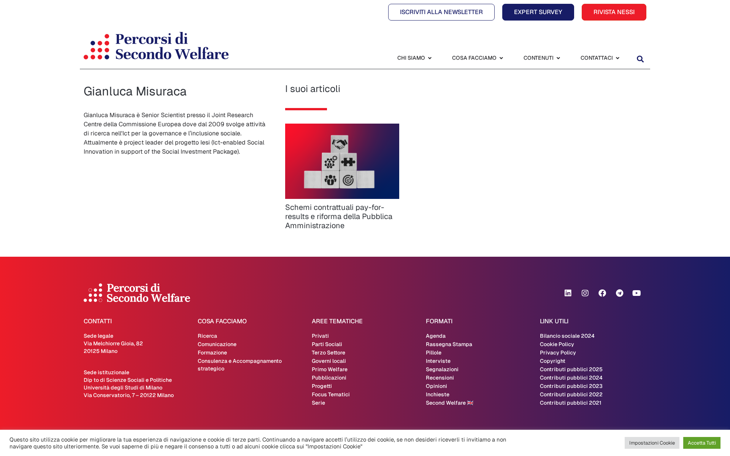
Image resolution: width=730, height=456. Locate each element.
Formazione (212, 352)
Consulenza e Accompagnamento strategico (240, 364)
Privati (320, 335)
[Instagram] (585, 293)
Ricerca (207, 335)
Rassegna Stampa (449, 344)
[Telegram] (619, 293)
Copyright (552, 360)
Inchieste (437, 394)
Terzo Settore (328, 352)
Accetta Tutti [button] (702, 443)
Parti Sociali (327, 344)
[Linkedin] (568, 293)
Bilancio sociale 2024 (567, 335)
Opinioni (436, 386)
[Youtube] (636, 293)
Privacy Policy (558, 352)
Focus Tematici (331, 394)
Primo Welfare (330, 369)
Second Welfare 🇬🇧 (449, 402)
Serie (318, 402)
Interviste (438, 360)
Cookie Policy (557, 344)
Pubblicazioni (329, 377)
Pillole (433, 352)
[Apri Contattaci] (617, 58)
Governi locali (329, 360)
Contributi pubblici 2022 (571, 394)
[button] (640, 58)
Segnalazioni (442, 369)
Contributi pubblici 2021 (570, 402)
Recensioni (440, 377)
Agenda (436, 335)
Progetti (322, 386)
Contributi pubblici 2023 (571, 386)
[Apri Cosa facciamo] (501, 58)
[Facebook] (602, 293)
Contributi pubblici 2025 (571, 369)
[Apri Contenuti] (558, 58)
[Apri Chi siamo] (429, 58)
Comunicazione (217, 344)
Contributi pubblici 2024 (571, 377)
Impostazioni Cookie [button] (652, 443)
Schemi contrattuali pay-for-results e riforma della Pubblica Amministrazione (338, 216)
